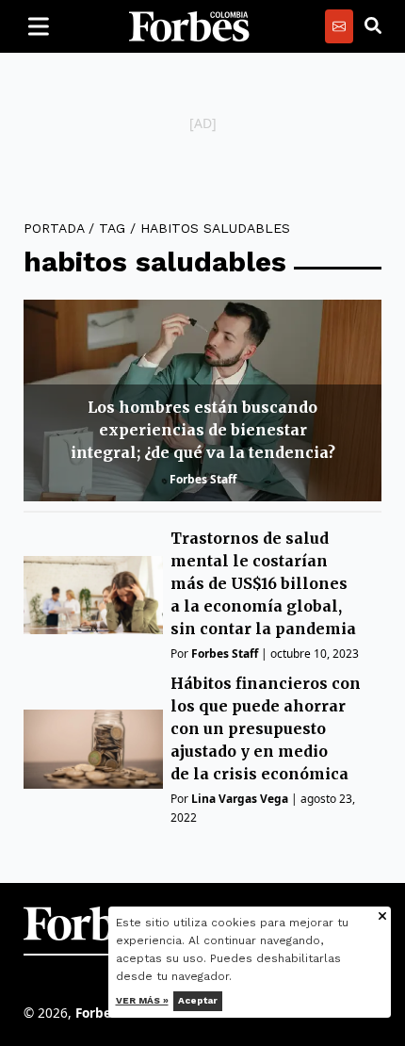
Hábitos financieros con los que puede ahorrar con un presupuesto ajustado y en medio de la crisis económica (265, 728)
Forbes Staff (203, 479)
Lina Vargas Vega (239, 799)
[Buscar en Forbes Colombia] (372, 26)
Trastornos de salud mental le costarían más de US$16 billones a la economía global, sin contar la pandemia (263, 583)
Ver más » (142, 1000)
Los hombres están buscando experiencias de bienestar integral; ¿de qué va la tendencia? (203, 430)
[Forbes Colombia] (189, 26)
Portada (54, 228)
